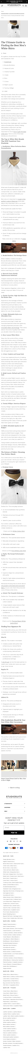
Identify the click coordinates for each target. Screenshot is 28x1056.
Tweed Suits (13, 878)
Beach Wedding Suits (9, 914)
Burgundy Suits (14, 872)
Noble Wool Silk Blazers (9, 966)
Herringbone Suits (8, 893)
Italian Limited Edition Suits (10, 884)
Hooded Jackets (17, 1043)
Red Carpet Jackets (8, 928)
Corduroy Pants (7, 997)
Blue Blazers (15, 937)
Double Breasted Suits (9, 886)
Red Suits (20, 876)
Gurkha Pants (16, 997)
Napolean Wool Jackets (9, 945)
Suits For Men (7, 907)
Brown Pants (14, 995)
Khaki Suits (6, 876)
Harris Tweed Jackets (9, 926)
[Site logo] (14, 797)
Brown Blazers (15, 941)
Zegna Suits (16, 901)
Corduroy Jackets (8, 932)
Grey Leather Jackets (9, 1030)
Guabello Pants (18, 1005)
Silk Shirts (5, 985)
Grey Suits (13, 867)
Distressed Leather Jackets (10, 1037)
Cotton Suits (13, 880)
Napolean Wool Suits (8, 891)
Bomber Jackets (7, 1043)
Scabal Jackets (7, 953)
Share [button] (4, 53)
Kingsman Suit (16, 888)
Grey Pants (6, 993)
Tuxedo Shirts (14, 978)
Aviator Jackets (7, 1041)
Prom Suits (6, 912)
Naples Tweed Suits (8, 861)
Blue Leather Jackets (9, 1024)
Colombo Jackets (8, 958)
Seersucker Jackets (17, 960)
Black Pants (13, 993)
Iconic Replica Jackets (9, 1039)
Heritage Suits (17, 916)
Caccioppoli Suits (8, 899)
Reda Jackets (6, 951)
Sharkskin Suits (7, 888)
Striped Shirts (7, 980)
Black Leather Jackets (17, 1016)
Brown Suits (6, 867)
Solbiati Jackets (16, 951)
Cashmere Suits (7, 905)
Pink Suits (5, 874)
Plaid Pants (6, 1001)
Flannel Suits (6, 909)
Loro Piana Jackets (18, 953)
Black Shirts (14, 974)
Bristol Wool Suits (8, 863)
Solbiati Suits (17, 899)
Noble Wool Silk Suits (17, 918)
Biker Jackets (16, 1041)
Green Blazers (7, 937)
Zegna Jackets (7, 968)
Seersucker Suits (18, 863)
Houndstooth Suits (8, 895)
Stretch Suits (14, 903)
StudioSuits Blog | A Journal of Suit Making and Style (12, 13)
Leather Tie (15, 1045)
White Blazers (7, 960)
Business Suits (14, 912)
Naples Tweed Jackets (9, 924)
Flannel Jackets (7, 962)
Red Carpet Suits (17, 882)
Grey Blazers (6, 939)
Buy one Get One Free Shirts (11, 982)
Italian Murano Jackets (9, 949)
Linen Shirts (6, 978)
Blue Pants (14, 991)
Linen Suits (6, 880)
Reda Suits (18, 897)
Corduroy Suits (7, 882)
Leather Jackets (7, 1011)
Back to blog (15, 788)
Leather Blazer (17, 1011)
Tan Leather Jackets (8, 1020)
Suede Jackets (7, 1045)
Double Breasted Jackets (10, 943)
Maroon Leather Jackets (9, 1032)
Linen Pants (13, 1001)
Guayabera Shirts (14, 985)
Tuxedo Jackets (7, 934)
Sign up (14, 832)
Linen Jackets (16, 930)
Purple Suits (13, 876)
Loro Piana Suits (7, 901)
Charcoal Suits (7, 870)
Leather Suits (15, 1014)
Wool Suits (6, 878)
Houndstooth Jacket (8, 947)
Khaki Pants (6, 995)
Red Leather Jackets (8, 1026)
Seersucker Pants (8, 1005)
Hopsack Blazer (16, 964)
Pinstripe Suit (19, 891)
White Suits (6, 872)
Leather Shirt (6, 1047)
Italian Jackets (17, 934)
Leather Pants (7, 1003)
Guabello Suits (15, 909)
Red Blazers (6, 941)
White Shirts (6, 974)
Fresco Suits (6, 918)
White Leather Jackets (9, 1022)
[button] (2, 6)
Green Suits (6, 865)
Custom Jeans (16, 1003)
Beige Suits (13, 874)
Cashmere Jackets (8, 955)
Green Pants (6, 991)
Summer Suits (15, 907)
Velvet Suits (16, 905)
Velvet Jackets (18, 932)
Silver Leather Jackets (9, 1035)
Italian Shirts (6, 976)
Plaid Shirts (15, 980)
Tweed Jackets (7, 930)
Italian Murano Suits (8, 897)
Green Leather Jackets (9, 1028)
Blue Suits (13, 865)
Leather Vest (6, 1016)
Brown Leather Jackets (9, 1018)
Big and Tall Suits (7, 916)
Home (2, 11)
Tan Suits (19, 874)
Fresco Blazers (7, 964)
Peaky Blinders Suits (8, 859)
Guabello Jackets (17, 962)
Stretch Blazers (18, 958)
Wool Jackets (18, 928)
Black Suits (15, 870)
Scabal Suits (6, 903)
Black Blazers (15, 939)
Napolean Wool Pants (16, 999)
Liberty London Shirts (17, 976)
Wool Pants (6, 999)
